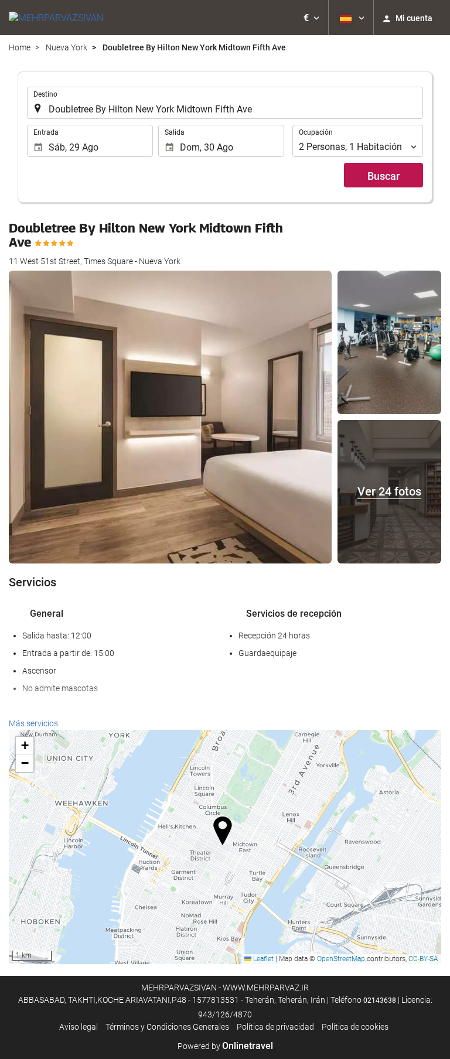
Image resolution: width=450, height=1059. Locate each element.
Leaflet (262, 959)
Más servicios (33, 723)
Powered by (225, 1046)
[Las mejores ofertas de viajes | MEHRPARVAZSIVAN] (56, 17)
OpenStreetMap (341, 959)
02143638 (379, 1000)
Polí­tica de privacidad (275, 1026)
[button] (311, 17)
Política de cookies (355, 1026)
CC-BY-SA (423, 959)
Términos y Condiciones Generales (167, 1026)
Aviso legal (78, 1026)
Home (19, 47)
